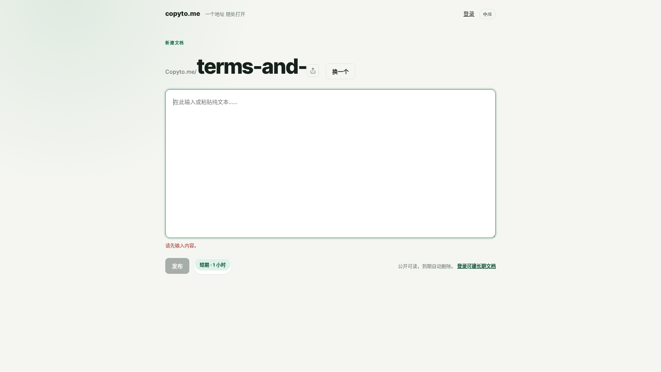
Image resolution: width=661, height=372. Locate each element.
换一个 (340, 71)
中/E (487, 14)
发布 (177, 266)
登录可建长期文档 (476, 266)
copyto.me (182, 13)
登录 (468, 13)
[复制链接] (313, 70)
